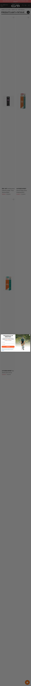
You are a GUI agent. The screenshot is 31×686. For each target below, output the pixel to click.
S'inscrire (8, 346)
